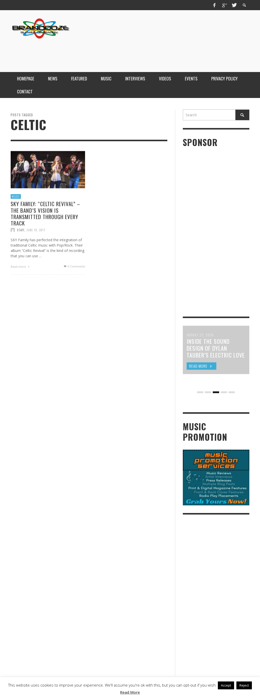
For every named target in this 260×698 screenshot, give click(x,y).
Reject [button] (244, 685)
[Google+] (224, 5)
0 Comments (76, 266)
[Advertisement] (156, 51)
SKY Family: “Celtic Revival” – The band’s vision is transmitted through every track (45, 213)
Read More (130, 692)
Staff (20, 230)
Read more (19, 266)
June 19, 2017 (35, 230)
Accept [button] (226, 685)
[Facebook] (214, 5)
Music (16, 196)
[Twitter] (234, 5)
